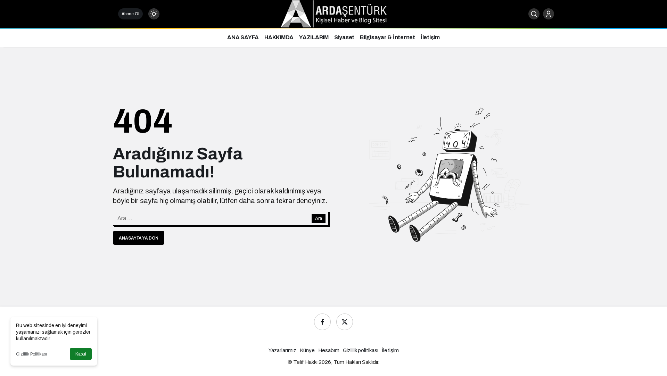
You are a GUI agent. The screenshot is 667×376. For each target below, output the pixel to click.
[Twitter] (344, 322)
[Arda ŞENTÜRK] (334, 13)
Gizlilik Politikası (31, 354)
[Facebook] (322, 322)
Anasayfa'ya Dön (138, 238)
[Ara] (534, 13)
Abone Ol (130, 13)
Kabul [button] (80, 354)
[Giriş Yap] (548, 13)
